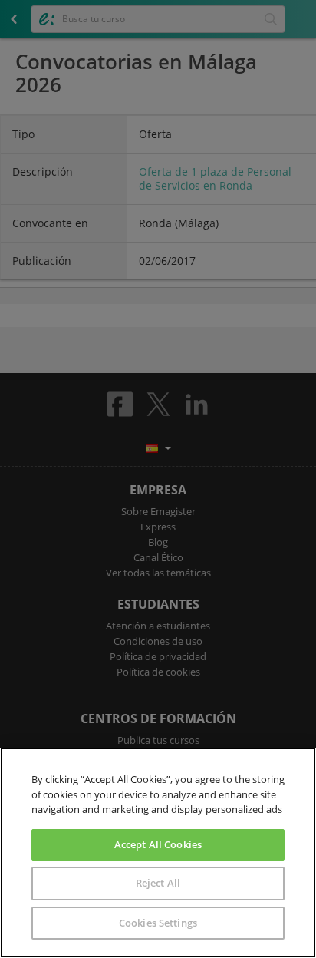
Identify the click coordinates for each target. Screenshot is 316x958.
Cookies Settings (158, 923)
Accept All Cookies (158, 844)
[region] (158, 853)
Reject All (158, 883)
